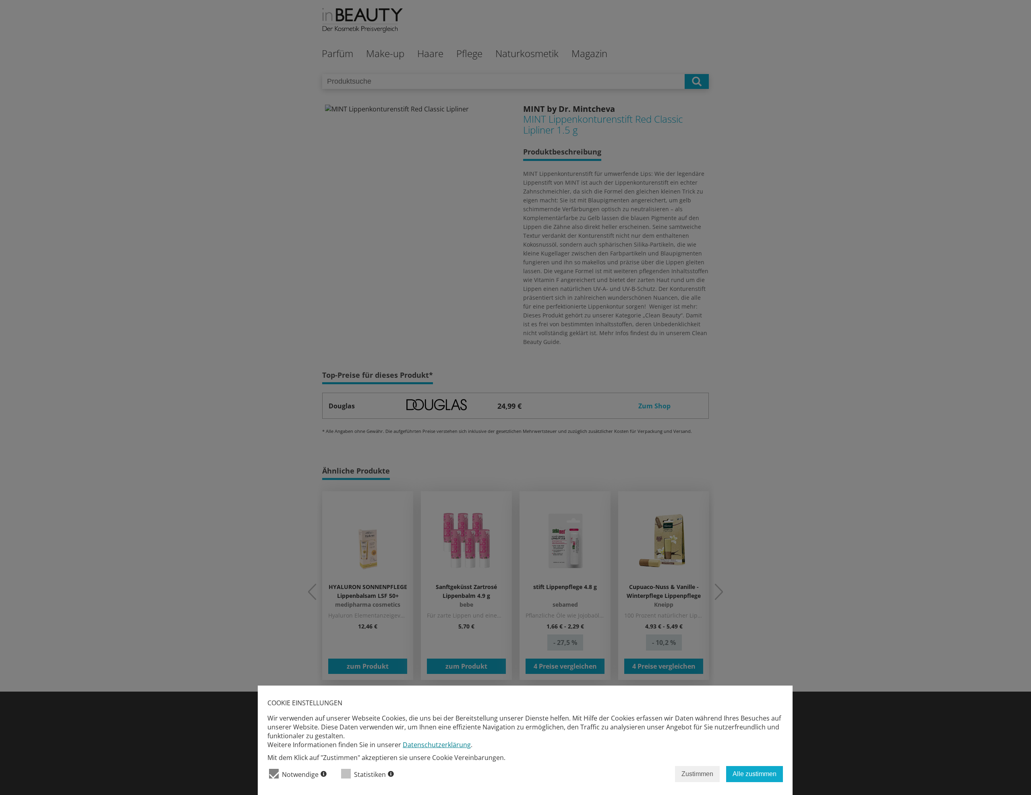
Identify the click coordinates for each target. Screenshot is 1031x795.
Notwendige (300, 774)
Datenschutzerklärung (437, 744)
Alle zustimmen (754, 773)
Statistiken (370, 774)
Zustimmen (697, 773)
